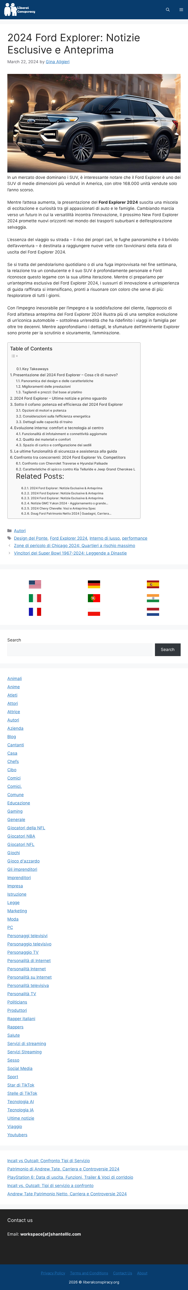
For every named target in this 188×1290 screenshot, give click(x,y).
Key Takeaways (35, 369)
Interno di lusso (105, 538)
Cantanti (15, 744)
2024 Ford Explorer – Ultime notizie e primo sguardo (60, 398)
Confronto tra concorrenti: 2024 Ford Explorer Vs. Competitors (70, 457)
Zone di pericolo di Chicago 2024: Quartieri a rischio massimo (74, 545)
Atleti (12, 695)
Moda (13, 919)
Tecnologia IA (20, 1109)
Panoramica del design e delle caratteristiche (57, 381)
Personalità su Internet (29, 977)
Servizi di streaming (26, 1043)
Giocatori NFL (21, 844)
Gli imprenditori (22, 869)
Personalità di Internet (29, 960)
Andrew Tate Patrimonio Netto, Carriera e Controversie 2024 (67, 1193)
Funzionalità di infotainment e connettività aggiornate (64, 434)
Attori (12, 703)
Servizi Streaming (24, 1051)
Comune (15, 794)
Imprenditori (19, 877)
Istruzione (16, 894)
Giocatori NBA (21, 836)
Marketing (17, 910)
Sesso (13, 1060)
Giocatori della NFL (26, 827)
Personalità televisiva (28, 985)
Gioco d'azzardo (23, 861)
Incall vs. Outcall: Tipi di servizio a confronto (50, 1185)
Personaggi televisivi (27, 935)
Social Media (20, 1068)
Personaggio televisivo (29, 944)
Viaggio (14, 1126)
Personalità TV (21, 993)
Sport (12, 1076)
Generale (16, 819)
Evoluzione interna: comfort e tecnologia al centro (59, 428)
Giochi (13, 852)
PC (10, 927)
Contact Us (122, 1273)
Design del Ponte (30, 538)
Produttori (17, 1010)
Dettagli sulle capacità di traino (47, 422)
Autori (20, 530)
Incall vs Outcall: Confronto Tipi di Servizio (48, 1160)
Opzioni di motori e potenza (44, 410)
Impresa (15, 886)
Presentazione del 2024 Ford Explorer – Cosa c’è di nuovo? (65, 375)
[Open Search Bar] (168, 9)
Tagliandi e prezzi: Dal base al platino (52, 392)
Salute (13, 1035)
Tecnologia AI (20, 1101)
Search (14, 640)
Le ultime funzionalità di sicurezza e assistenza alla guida (65, 451)
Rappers (15, 1027)
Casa (12, 753)
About (142, 1273)
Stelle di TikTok (22, 1093)
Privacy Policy (53, 1273)
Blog (11, 736)
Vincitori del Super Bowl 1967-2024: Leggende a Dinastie (70, 553)
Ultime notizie (20, 1118)
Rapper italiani (21, 1018)
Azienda (15, 728)
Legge (13, 902)
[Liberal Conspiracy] (19, 9)
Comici (14, 778)
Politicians (17, 1002)
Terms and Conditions (89, 1273)
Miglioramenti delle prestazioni (46, 386)
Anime (13, 686)
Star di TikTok (20, 1085)
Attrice (13, 711)
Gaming (15, 811)
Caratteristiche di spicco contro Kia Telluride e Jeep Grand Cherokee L (79, 469)
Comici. (14, 786)
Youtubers (17, 1134)
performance (134, 538)
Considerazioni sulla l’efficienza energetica (56, 416)
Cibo (11, 769)
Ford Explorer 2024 (68, 538)
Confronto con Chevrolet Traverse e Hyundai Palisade (65, 463)
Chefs (13, 761)
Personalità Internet (26, 968)
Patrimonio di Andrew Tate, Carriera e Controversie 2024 (63, 1169)
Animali (14, 678)
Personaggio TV (23, 952)
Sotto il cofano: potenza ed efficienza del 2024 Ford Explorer (68, 404)
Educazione (18, 803)
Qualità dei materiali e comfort (47, 439)
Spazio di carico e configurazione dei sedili (57, 445)
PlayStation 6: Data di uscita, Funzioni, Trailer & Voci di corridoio (70, 1177)
